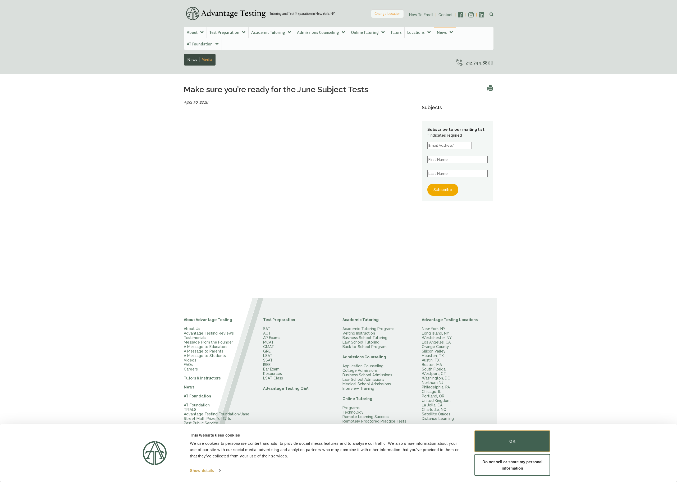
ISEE (267, 365)
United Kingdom (436, 400)
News (192, 60)
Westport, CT (434, 374)
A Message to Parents (203, 351)
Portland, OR (433, 396)
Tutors (396, 32)
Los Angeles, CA (436, 342)
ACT (267, 333)
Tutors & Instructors (202, 378)
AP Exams (271, 338)
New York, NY (433, 329)
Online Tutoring (357, 399)
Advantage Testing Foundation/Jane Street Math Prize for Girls (216, 416)
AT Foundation (197, 396)
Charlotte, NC (434, 409)
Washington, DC (436, 378)
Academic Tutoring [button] (268, 32)
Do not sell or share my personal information (512, 464)
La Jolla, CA (432, 405)
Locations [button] (416, 32)
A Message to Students (205, 356)
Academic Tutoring (360, 320)
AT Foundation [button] (200, 44)
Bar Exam (271, 369)
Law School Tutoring (360, 342)
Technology (353, 412)
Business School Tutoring (364, 338)
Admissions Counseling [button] (318, 32)
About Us (192, 329)
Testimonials (195, 338)
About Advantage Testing (208, 320)
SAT (266, 329)
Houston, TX (433, 356)
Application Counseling (362, 366)
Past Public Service (201, 423)
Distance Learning (438, 418)
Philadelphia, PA (436, 387)
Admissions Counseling (364, 357)
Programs (351, 408)
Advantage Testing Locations (450, 320)
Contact (445, 14)
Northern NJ (432, 383)
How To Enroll (421, 14)
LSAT (267, 356)
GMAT (268, 347)
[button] (491, 14)
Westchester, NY (437, 338)
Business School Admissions (367, 375)
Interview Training (358, 388)
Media (207, 60)
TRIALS (190, 409)
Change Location (387, 14)
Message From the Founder (208, 342)
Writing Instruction (358, 333)
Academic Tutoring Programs (368, 329)
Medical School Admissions (366, 384)
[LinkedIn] (484, 14)
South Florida (434, 369)
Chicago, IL (431, 392)
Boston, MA (432, 365)
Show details (202, 470)
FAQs (188, 365)
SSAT (268, 360)
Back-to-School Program (364, 347)
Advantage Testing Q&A (285, 388)
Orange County (435, 347)
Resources (272, 374)
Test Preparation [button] (224, 32)
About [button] (192, 32)
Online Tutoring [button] (365, 32)
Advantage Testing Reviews (209, 333)
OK (512, 441)
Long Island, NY (435, 333)
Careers (191, 369)
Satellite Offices (436, 414)
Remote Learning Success (365, 417)
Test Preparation (279, 320)
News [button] (442, 32)
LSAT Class (273, 378)
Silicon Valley (434, 351)
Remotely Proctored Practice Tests (374, 421)
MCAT (268, 342)
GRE (267, 351)
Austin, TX (431, 360)
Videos (190, 360)
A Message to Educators (205, 347)
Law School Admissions (363, 379)
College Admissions (360, 370)
